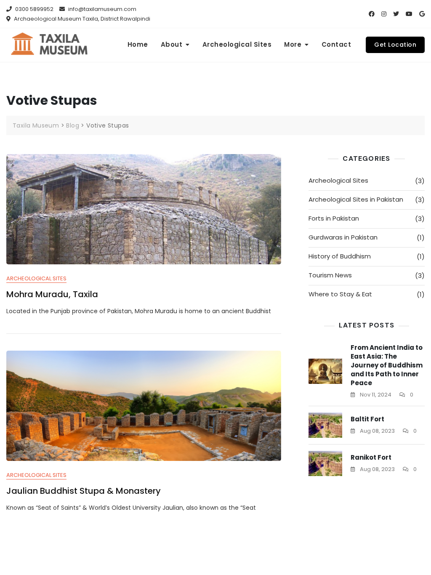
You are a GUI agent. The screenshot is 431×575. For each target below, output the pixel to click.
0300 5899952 (33, 9)
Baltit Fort (367, 419)
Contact (336, 44)
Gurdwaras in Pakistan (343, 237)
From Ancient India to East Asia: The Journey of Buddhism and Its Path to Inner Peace (387, 365)
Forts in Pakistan (334, 218)
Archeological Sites (237, 44)
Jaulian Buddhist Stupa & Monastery (83, 491)
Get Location (395, 44)
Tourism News (330, 275)
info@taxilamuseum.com (101, 9)
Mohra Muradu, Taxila (52, 294)
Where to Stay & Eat (340, 294)
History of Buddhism (340, 256)
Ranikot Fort (371, 457)
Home (138, 44)
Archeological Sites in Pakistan (356, 199)
